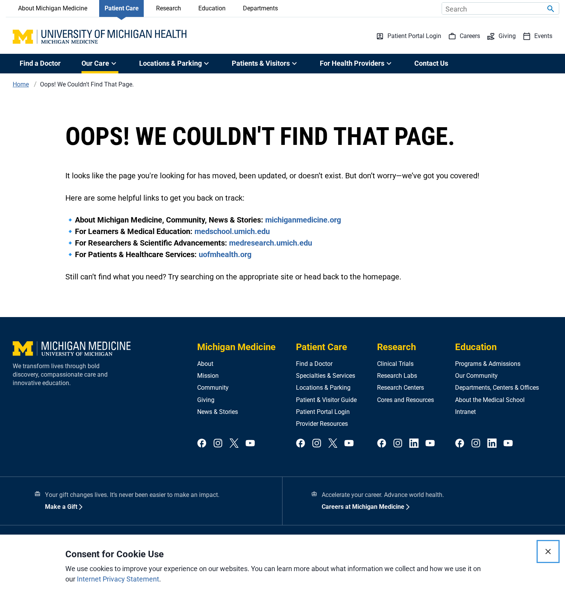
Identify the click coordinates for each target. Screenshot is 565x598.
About (205, 363)
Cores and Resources (405, 400)
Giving (205, 400)
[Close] (548, 551)
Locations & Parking (323, 387)
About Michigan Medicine (52, 8)
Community (213, 387)
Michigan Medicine (236, 347)
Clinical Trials (395, 363)
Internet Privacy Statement (118, 579)
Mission (208, 375)
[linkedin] (414, 444)
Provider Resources (322, 423)
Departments (260, 8)
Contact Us (431, 63)
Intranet (465, 411)
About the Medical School (490, 400)
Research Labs (397, 375)
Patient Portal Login (323, 411)
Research (168, 8)
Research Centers (400, 387)
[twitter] (234, 444)
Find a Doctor (40, 63)
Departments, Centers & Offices (497, 387)
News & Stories (217, 411)
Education (212, 8)
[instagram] (218, 444)
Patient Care (122, 8)
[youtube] (250, 444)
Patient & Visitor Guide (326, 400)
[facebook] (201, 444)
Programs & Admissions (487, 363)
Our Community (476, 375)
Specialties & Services (325, 375)
